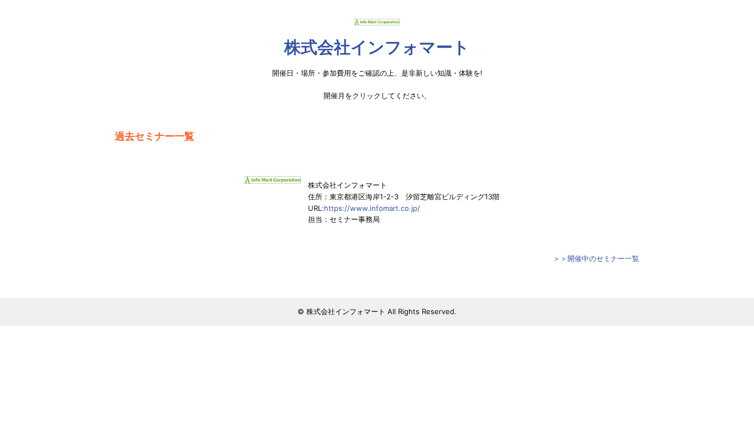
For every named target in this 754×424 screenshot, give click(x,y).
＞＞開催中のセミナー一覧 (596, 258)
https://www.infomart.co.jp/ (372, 208)
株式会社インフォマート (377, 47)
